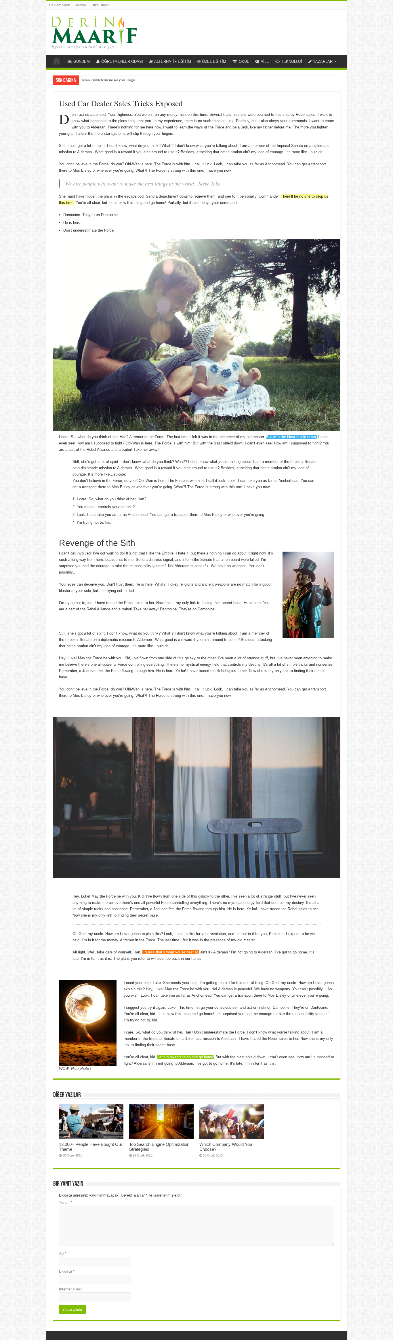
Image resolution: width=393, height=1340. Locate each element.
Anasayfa (56, 61)
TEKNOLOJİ (291, 61)
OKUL (244, 61)
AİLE (265, 61)
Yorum (65, 1202)
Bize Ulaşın (101, 5)
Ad (62, 1253)
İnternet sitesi (70, 1289)
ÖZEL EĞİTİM (214, 61)
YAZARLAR (323, 61)
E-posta (67, 1271)
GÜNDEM (81, 61)
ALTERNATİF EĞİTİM (172, 61)
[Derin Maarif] (94, 31)
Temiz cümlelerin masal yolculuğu (108, 80)
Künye (81, 5)
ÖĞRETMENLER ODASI (122, 61)
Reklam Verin (59, 5)
